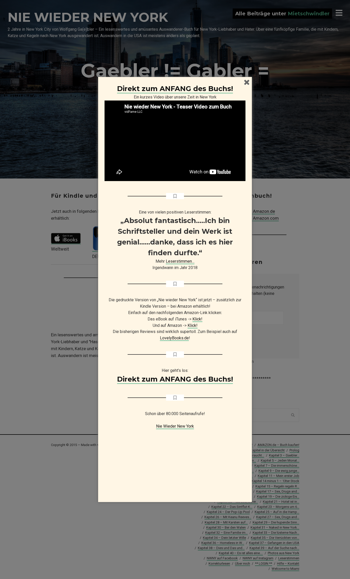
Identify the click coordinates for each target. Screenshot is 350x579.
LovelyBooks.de (174, 338)
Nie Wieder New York (175, 426)
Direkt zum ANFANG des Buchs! (175, 88)
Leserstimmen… (180, 261)
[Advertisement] (175, 462)
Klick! (197, 319)
